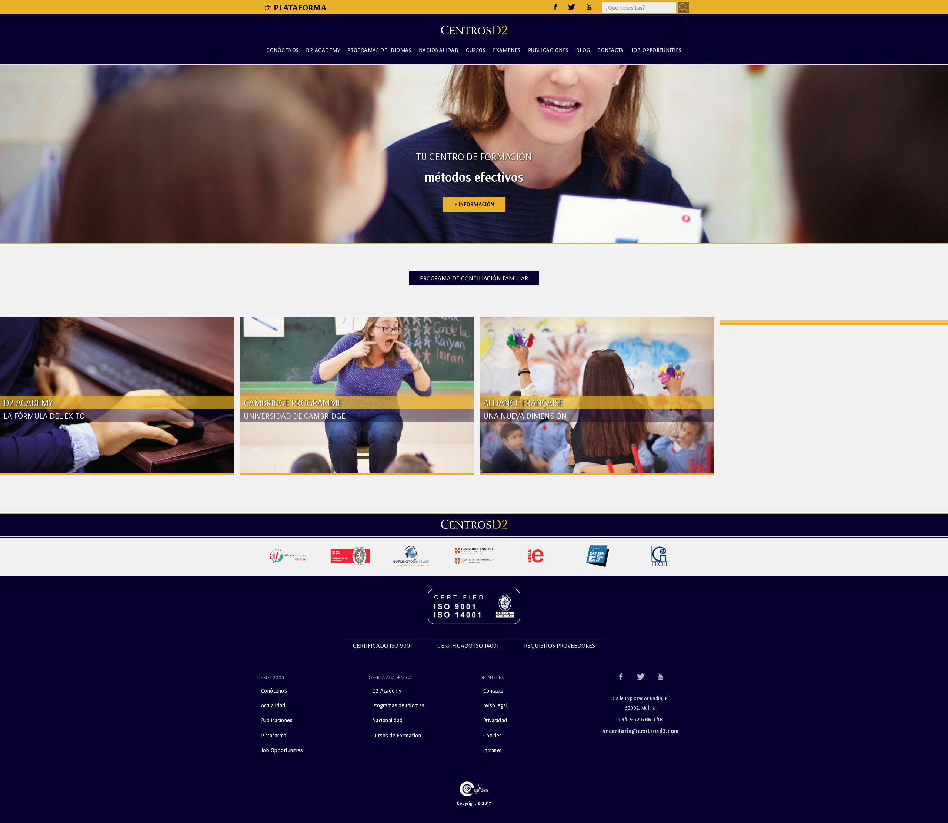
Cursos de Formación (396, 734)
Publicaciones (548, 49)
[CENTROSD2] (474, 524)
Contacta (610, 49)
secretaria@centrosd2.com (640, 730)
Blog (583, 49)
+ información (474, 204)
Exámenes (507, 49)
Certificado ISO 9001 (382, 645)
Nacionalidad (438, 49)
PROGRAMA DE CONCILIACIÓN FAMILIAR (474, 278)
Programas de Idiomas (379, 49)
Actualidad (273, 705)
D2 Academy (323, 49)
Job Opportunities (656, 49)
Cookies (492, 734)
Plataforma (300, 7)
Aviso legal (495, 705)
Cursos (475, 49)
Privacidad (495, 720)
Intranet (492, 750)
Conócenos (282, 49)
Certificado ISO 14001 (468, 645)
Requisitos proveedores (559, 645)
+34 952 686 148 (640, 719)
